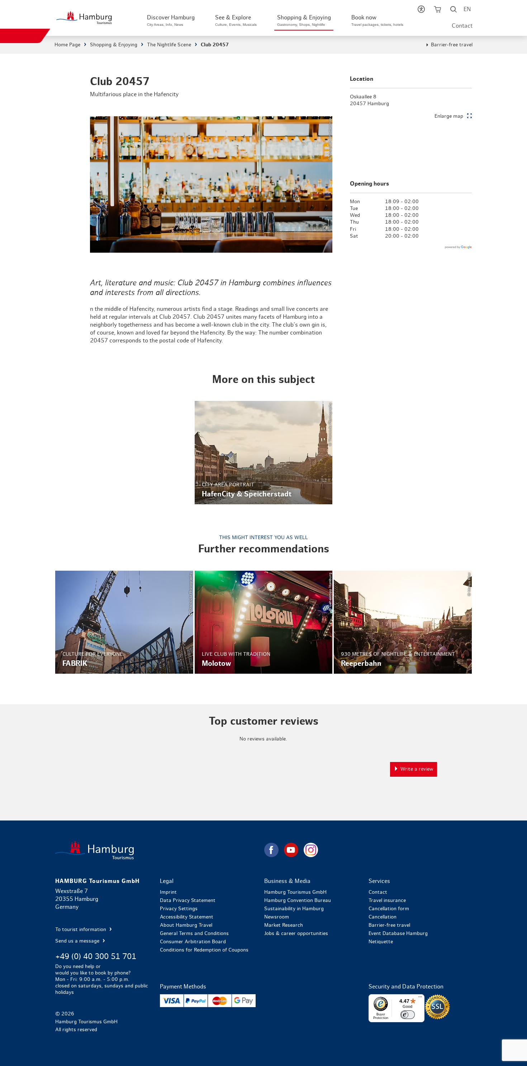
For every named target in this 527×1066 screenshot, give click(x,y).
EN (467, 9)
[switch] (407, 1014)
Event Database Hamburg (398, 933)
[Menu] (420, 998)
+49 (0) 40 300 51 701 (95, 956)
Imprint (168, 892)
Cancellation (383, 917)
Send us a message (78, 941)
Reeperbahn (402, 622)
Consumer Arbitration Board (193, 941)
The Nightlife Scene (169, 44)
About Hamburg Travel (186, 925)
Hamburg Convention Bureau (297, 900)
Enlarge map (449, 116)
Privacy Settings (179, 908)
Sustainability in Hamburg (294, 908)
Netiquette (381, 941)
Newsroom (276, 917)
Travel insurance (387, 900)
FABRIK (124, 622)
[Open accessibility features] (421, 11)
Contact (462, 26)
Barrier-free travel (452, 44)
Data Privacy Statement (187, 900)
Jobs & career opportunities (296, 933)
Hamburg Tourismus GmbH (295, 892)
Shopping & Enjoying (113, 44)
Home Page (67, 44)
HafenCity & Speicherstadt (263, 452)
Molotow (263, 622)
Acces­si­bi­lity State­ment (186, 917)
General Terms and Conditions (194, 933)
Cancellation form (389, 908)
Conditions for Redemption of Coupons (204, 950)
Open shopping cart (437, 11)
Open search (454, 11)
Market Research (283, 925)
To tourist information (81, 929)
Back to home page (159, 850)
